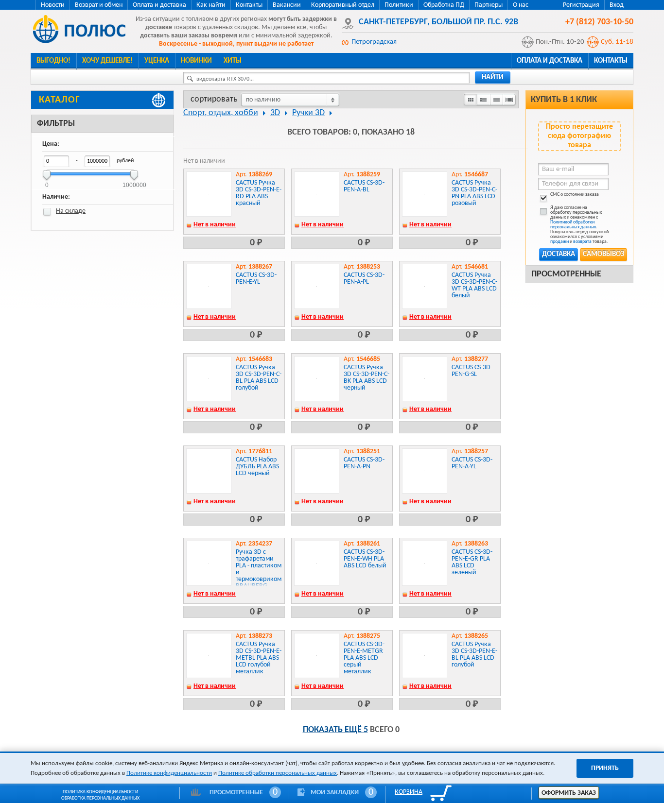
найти (493, 77)
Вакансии (287, 5)
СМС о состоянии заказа (574, 194)
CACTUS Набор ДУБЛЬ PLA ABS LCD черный (257, 466)
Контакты (249, 5)
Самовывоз (603, 254)
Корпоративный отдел (342, 5)
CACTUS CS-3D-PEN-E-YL (256, 279)
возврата (582, 241)
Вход (617, 5)
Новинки (196, 61)
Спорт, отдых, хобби (220, 113)
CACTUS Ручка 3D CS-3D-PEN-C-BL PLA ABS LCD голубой (258, 378)
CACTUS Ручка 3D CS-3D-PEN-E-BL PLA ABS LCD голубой (474, 654)
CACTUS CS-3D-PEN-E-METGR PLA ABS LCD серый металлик (364, 658)
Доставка (558, 254)
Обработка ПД (443, 5)
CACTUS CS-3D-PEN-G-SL (472, 371)
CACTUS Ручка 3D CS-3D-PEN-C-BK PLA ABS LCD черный (366, 378)
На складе (71, 211)
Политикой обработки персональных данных (573, 225)
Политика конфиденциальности (100, 792)
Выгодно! (53, 61)
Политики (398, 5)
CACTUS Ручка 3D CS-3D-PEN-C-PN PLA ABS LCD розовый (474, 193)
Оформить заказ (569, 793)
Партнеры (488, 5)
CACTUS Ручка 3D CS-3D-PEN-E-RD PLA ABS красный (258, 193)
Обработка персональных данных (100, 798)
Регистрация (581, 5)
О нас (520, 5)
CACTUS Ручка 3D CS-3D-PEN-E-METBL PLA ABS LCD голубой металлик (258, 658)
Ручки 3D (308, 113)
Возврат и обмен (98, 5)
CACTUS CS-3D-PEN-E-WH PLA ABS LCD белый (365, 558)
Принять (605, 768)
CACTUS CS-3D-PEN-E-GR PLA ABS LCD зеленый (472, 562)
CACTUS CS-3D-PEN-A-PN (364, 463)
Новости (53, 5)
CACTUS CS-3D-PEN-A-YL (472, 463)
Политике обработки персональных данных (277, 773)
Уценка (156, 61)
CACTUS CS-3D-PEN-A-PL (364, 279)
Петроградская (374, 42)
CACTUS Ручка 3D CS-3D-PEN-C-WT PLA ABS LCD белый (474, 285)
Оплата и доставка (159, 5)
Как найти (211, 5)
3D (275, 113)
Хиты (233, 61)
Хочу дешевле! (107, 61)
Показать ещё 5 (335, 730)
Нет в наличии (214, 224)
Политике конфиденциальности (169, 773)
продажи (559, 241)
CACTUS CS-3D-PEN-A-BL (364, 186)
